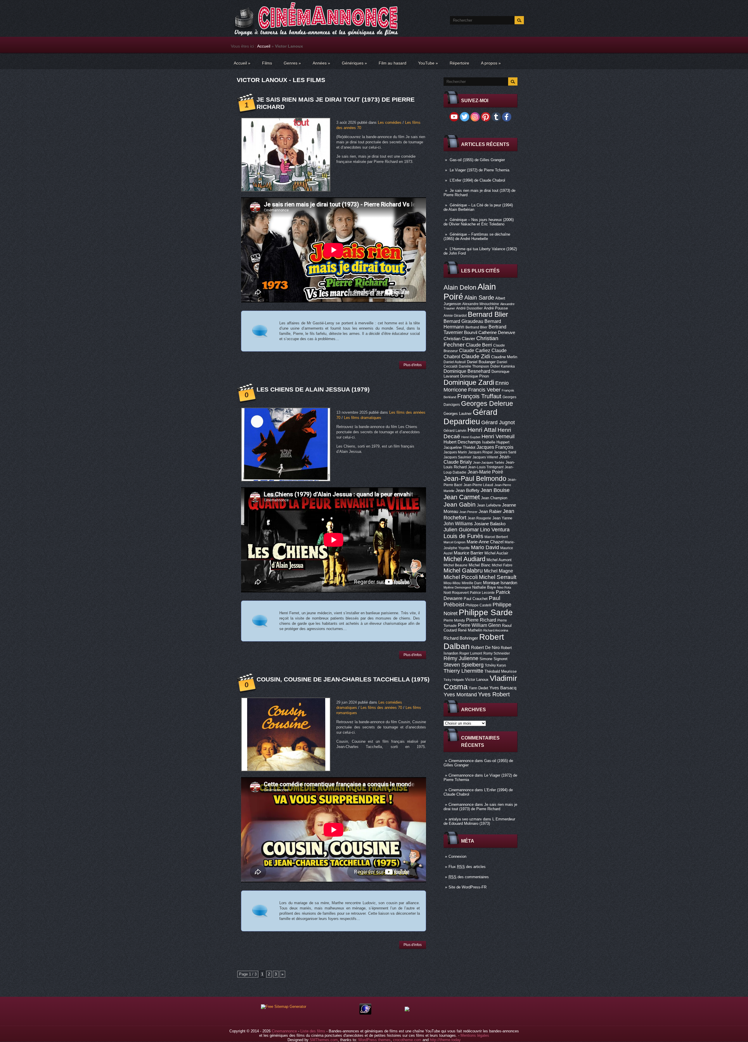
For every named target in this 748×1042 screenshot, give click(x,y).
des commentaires (469, 877)
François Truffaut (479, 396)
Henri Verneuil (498, 436)
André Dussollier (469, 308)
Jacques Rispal (480, 452)
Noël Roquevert (456, 593)
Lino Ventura (495, 529)
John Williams (458, 523)
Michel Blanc (480, 565)
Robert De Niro (485, 647)
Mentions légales (474, 1035)
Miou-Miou (452, 583)
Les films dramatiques (362, 417)
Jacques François (495, 447)
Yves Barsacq (502, 688)
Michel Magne (498, 570)
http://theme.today (445, 1040)
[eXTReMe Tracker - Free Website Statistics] (365, 1013)
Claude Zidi (475, 356)
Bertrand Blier (476, 327)
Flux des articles (467, 866)
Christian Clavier (459, 338)
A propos (491, 63)
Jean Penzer (468, 512)
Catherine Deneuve (496, 332)
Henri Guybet (470, 437)
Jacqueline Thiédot (459, 447)
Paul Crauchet (476, 598)
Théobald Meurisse (500, 671)
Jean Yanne (502, 518)
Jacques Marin (455, 452)
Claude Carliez (474, 350)
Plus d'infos (413, 365)
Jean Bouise (495, 490)
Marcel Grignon (454, 542)
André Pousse (496, 308)
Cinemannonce (461, 761)
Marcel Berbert (496, 537)
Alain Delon (460, 287)
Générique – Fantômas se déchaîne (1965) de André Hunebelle (477, 236)
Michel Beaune (456, 565)
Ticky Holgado (454, 679)
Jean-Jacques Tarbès (488, 462)
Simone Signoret (493, 659)
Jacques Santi (505, 452)
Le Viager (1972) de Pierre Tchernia (479, 170)
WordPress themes (374, 1040)
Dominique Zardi (469, 382)
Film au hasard (392, 63)
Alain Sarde (479, 297)
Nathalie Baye (484, 587)
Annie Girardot (455, 316)
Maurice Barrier (468, 553)
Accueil (263, 46)
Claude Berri (479, 344)
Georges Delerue (487, 403)
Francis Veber (484, 390)
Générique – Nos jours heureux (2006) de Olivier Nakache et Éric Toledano (479, 222)
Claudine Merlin (504, 357)
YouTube (428, 63)
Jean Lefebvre (489, 505)
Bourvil (470, 332)
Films (267, 63)
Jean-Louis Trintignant (485, 467)
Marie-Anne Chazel (485, 542)
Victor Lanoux (477, 679)
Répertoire (459, 63)
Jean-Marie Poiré (485, 471)
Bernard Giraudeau (463, 321)
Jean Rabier (490, 511)
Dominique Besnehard (467, 371)
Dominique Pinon (474, 376)
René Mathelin (470, 630)
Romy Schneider (496, 653)
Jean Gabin (460, 504)
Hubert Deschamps (462, 442)
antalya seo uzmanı (465, 819)
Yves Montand (460, 694)
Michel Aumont (499, 560)
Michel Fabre (502, 565)
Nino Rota (504, 587)
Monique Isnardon (500, 582)
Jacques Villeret (485, 457)
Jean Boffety (467, 490)
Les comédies (389, 122)
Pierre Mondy (454, 620)
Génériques (354, 63)
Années (321, 63)
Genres (292, 63)
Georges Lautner (458, 413)
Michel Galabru (463, 570)
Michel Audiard (464, 559)
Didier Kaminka (502, 366)
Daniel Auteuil (455, 362)
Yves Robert (494, 694)
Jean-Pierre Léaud (478, 485)
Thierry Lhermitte (463, 671)
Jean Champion (494, 498)
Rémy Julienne (461, 658)
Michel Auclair (496, 553)
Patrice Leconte (482, 593)
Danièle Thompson (474, 366)
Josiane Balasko (489, 523)
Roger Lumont (470, 653)
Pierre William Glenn (479, 625)
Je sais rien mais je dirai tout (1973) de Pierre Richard (480, 806)
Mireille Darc (472, 583)
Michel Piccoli (461, 577)
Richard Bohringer (461, 638)
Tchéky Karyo (495, 665)
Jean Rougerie (479, 518)
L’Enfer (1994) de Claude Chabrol (477, 180)
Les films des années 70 (381, 707)
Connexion (457, 856)
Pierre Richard (481, 619)
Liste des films (312, 1031)
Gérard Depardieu (470, 417)
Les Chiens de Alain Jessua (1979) (313, 389)
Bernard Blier (488, 314)
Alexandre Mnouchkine (480, 304)
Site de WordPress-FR (467, 887)
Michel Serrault (497, 577)
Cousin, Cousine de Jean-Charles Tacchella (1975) (343, 679)
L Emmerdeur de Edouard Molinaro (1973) (479, 821)
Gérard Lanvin (455, 431)
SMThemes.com (324, 1040)
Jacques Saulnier (457, 457)
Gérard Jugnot (498, 422)
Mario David (485, 547)
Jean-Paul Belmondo (475, 478)
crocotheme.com (407, 1040)
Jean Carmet (462, 497)
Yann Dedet (478, 688)
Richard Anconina (495, 630)
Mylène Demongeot (457, 587)
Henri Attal (482, 429)
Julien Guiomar (461, 530)
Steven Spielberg (464, 665)
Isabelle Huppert (496, 442)
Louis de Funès (463, 536)
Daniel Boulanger (481, 362)
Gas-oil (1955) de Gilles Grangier (477, 160)
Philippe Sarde (486, 612)
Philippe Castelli (478, 605)
